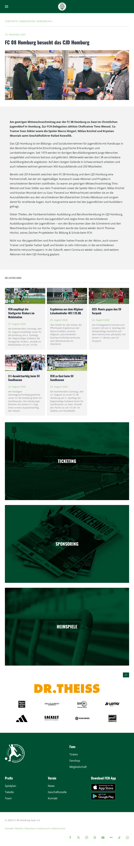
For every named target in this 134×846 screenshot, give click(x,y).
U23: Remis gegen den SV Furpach (106, 311)
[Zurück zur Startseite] (62, 6)
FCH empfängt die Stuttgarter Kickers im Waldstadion (21, 313)
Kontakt (9, 828)
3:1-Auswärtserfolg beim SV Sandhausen (24, 378)
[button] (6, 6)
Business (30, 828)
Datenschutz (58, 828)
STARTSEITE (11, 21)
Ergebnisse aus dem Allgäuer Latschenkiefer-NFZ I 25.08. (66, 311)
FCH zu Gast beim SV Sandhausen (62, 378)
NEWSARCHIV (44, 21)
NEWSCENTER (27, 21)
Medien (19, 828)
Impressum (43, 828)
